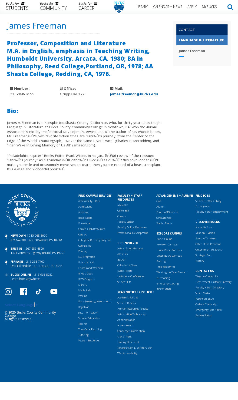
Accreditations (203, 227)
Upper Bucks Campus (169, 255)
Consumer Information (131, 331)
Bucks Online (20, 274)
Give (158, 201)
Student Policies (126, 303)
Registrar (83, 307)
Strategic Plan (203, 255)
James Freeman (192, 51)
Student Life (124, 282)
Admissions (85, 206)
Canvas (121, 216)
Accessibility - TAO (88, 201)
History (199, 260)
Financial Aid (86, 262)
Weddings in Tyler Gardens (172, 272)
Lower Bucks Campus (169, 250)
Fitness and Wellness (90, 268)
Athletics (122, 254)
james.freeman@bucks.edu (134, 94)
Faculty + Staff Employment (211, 211)
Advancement (125, 325)
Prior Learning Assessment (94, 301)
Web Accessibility (127, 353)
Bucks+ (121, 259)
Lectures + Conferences (130, 276)
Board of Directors (167, 212)
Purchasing (163, 278)
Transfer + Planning (90, 329)
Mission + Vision (205, 233)
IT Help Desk (85, 273)
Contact (187, 29)
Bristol (16, 248)
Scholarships (163, 217)
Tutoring (83, 335)
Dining (82, 251)
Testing (82, 323)
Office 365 (123, 210)
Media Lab (84, 290)
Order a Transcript (206, 304)
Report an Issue (204, 298)
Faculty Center (125, 221)
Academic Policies (127, 297)
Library (142, 6)
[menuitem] (17, 7)
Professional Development (132, 233)
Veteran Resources (89, 340)
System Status (203, 315)
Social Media (202, 293)
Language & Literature (201, 40)
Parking (161, 261)
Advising (83, 212)
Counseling (84, 245)
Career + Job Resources (91, 229)
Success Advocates (88, 318)
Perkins (82, 296)
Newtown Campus (167, 244)
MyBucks (209, 6)
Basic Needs (85, 217)
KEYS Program (86, 279)
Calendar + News (167, 6)
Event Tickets (124, 270)
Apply (192, 6)
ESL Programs (86, 256)
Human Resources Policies (132, 308)
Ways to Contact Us (206, 276)
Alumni (160, 206)
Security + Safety (87, 312)
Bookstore (84, 223)
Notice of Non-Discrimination (134, 347)
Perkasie (16, 261)
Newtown (18, 235)
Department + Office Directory (213, 282)
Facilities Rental (165, 266)
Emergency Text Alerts (208, 309)
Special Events (164, 223)
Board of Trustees (205, 238)
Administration (126, 319)
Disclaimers (124, 336)
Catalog (82, 234)
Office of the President (208, 244)
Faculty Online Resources (132, 227)
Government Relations (208, 249)
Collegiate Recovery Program (95, 240)
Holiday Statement (128, 342)
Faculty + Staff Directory (209, 287)
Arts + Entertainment (130, 248)
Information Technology (131, 314)
